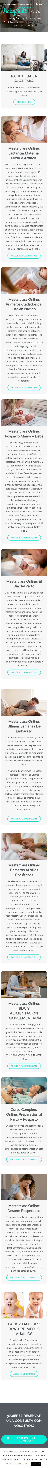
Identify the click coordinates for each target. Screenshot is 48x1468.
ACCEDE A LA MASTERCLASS (24, 255)
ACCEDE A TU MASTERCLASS (24, 537)
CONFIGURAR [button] (21, 1463)
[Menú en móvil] (43, 12)
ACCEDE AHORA (24, 102)
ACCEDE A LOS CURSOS (24, 1374)
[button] (24, 1439)
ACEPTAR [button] (36, 1463)
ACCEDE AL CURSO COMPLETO (24, 1159)
